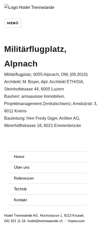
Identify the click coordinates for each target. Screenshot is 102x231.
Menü (12, 23)
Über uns (22, 167)
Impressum (76, 221)
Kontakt (20, 200)
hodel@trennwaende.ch (45, 221)
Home (19, 156)
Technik (20, 189)
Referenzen (24, 178)
